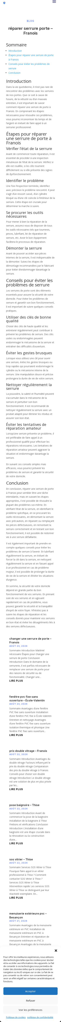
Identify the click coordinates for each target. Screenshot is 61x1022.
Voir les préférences (30, 1010)
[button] (56, 950)
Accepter (30, 991)
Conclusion (14, 72)
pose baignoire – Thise (24, 805)
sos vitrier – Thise (21, 859)
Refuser (30, 1000)
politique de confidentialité (40, 1017)
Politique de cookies (16, 1017)
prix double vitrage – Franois (28, 751)
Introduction (15, 50)
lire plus (16, 680)
